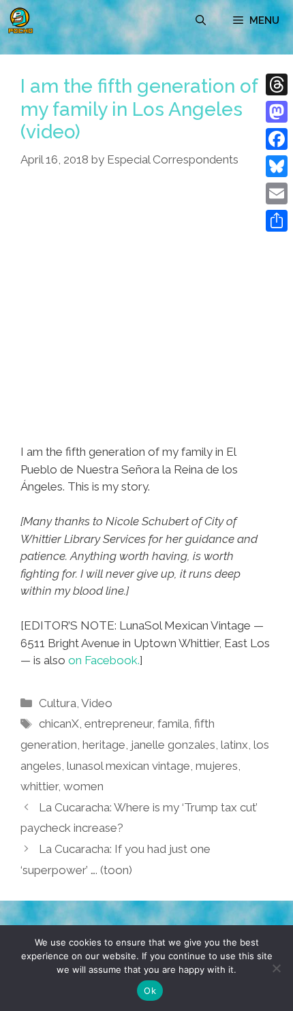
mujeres (217, 766)
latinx (234, 744)
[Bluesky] (276, 166)
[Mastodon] (276, 111)
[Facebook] (276, 139)
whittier (39, 786)
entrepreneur (118, 723)
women (83, 786)
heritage (103, 744)
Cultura (57, 703)
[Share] (276, 220)
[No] (276, 968)
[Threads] (276, 84)
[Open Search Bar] (200, 20)
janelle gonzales (173, 744)
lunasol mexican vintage (128, 766)
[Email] (276, 193)
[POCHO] (20, 20)
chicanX (59, 723)
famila (173, 723)
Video (96, 703)
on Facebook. (104, 660)
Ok (150, 990)
